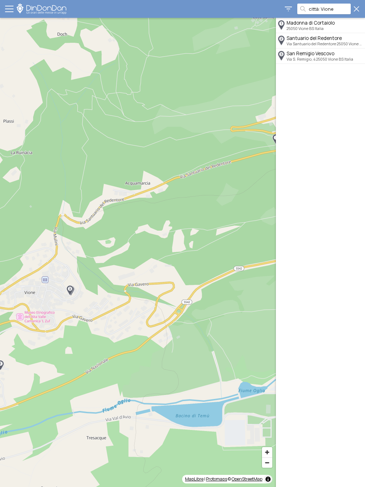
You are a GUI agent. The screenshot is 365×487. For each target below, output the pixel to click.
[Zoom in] (267, 452)
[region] (138, 252)
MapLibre (194, 479)
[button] (69, 290)
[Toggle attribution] (268, 479)
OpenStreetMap (247, 479)
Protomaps (216, 479)
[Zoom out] (267, 462)
